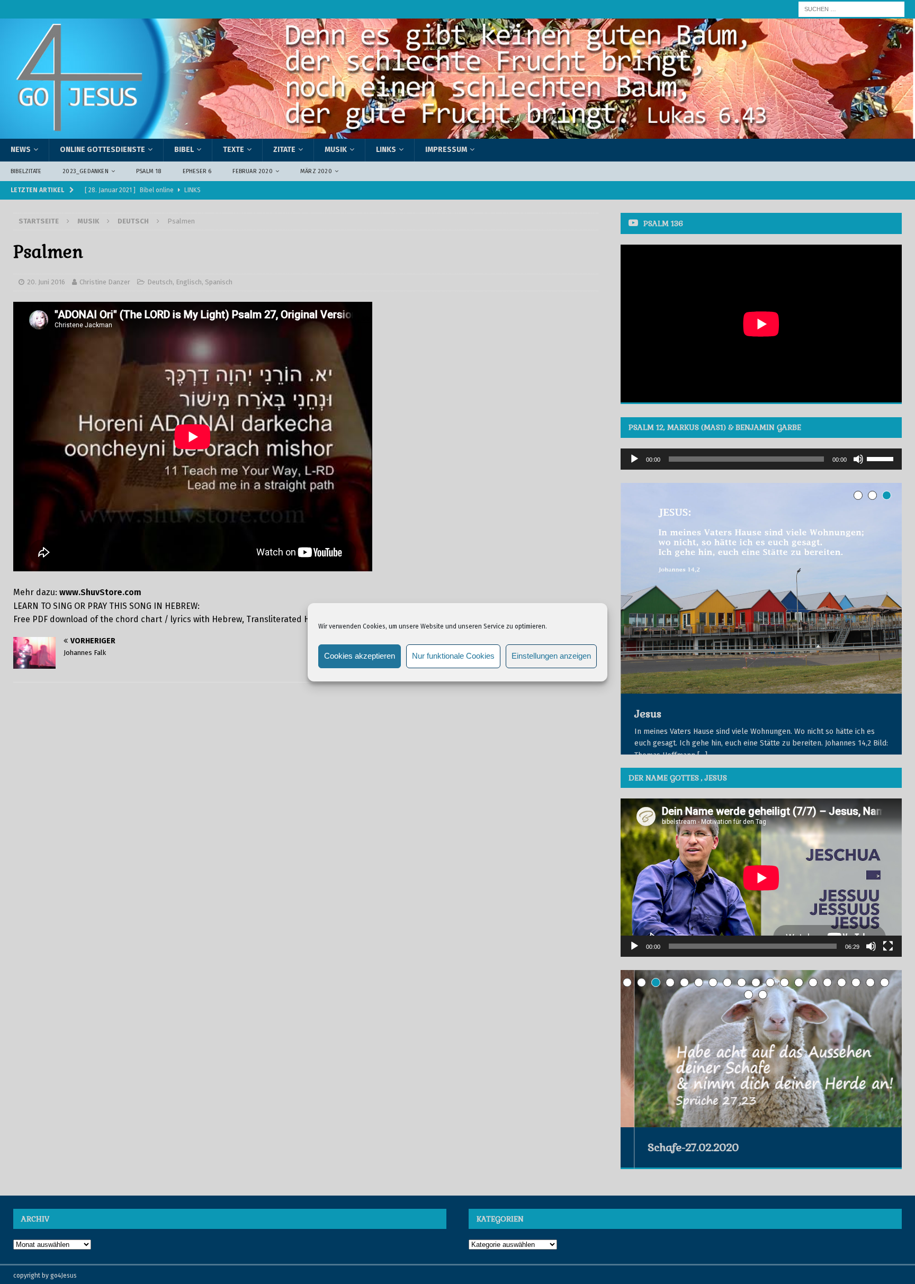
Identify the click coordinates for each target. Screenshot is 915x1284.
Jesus (647, 714)
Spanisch (218, 282)
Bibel (184, 149)
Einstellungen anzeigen (551, 655)
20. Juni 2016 (46, 282)
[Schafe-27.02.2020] (761, 1070)
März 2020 (316, 171)
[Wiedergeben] (634, 459)
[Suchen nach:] (851, 8)
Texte (233, 149)
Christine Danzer (104, 282)
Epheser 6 (197, 171)
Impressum (446, 149)
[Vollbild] (888, 968)
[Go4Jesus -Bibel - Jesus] (457, 132)
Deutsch (160, 282)
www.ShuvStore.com (100, 592)
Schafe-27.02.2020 (679, 1169)
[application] (761, 459)
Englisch (189, 282)
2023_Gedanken (85, 171)
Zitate (284, 149)
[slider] (881, 458)
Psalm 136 (663, 223)
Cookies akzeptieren (359, 655)
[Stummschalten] (858, 459)
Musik (336, 149)
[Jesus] (761, 588)
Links (386, 149)
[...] (702, 755)
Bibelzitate (26, 171)
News (21, 149)
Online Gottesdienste (102, 149)
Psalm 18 (149, 171)
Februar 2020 (252, 171)
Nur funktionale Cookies (453, 655)
